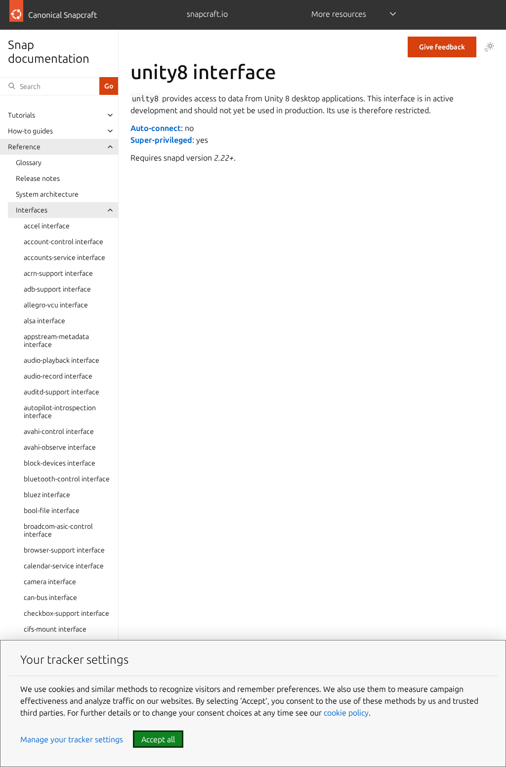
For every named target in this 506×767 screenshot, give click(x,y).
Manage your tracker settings (71, 739)
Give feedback (442, 47)
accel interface (47, 226)
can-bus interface (50, 597)
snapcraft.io (207, 13)
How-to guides (30, 131)
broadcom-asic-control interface (58, 530)
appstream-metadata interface (56, 340)
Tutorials (21, 115)
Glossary (29, 163)
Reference (24, 147)
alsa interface (44, 321)
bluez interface (47, 495)
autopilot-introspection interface (60, 412)
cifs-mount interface (55, 629)
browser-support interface (64, 550)
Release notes (38, 178)
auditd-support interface (61, 392)
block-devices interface (59, 463)
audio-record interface (58, 376)
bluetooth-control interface (67, 479)
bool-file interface (52, 510)
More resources (338, 13)
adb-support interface (57, 289)
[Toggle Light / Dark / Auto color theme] (489, 47)
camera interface (50, 582)
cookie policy (346, 712)
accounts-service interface (64, 257)
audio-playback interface (61, 360)
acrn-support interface (58, 273)
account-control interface (63, 242)
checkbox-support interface (66, 613)
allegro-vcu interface (56, 305)
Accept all (158, 739)
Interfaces (31, 210)
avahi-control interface (59, 431)
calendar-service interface (64, 566)
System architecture (47, 194)
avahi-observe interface (60, 447)
